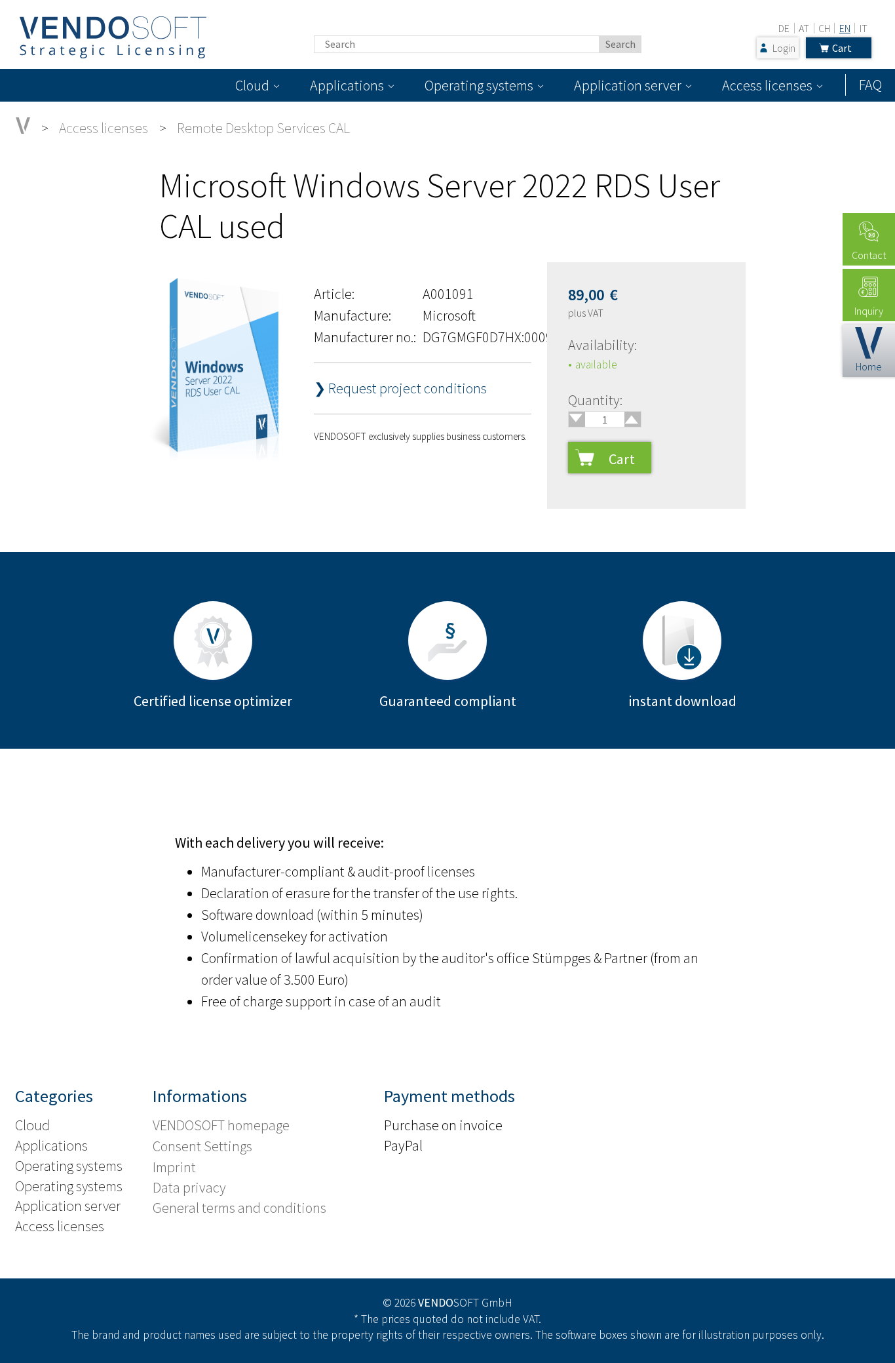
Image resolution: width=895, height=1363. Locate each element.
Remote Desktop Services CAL (263, 128)
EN (844, 28)
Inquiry (868, 310)
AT (804, 28)
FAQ (870, 84)
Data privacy (189, 1187)
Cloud (252, 85)
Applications (347, 85)
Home (869, 366)
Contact (869, 255)
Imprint (174, 1167)
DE (784, 28)
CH (824, 28)
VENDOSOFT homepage (221, 1125)
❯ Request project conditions (400, 388)
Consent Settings (202, 1146)
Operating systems (479, 85)
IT (863, 28)
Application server (627, 85)
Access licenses (767, 85)
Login (783, 47)
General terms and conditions (239, 1207)
